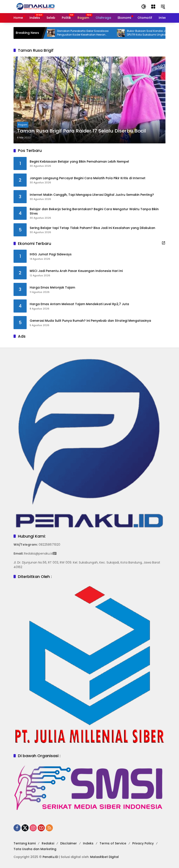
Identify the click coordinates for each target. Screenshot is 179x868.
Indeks (88, 843)
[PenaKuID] (35, 6)
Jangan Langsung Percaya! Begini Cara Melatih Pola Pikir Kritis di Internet (87, 178)
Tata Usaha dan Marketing (35, 849)
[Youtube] (41, 827)
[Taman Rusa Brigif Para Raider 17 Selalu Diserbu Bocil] (89, 100)
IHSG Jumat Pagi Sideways (51, 254)
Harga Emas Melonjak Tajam (52, 287)
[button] (143, 6)
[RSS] (49, 827)
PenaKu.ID (50, 857)
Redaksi (48, 843)
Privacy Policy (143, 843)
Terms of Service (113, 843)
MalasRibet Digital (104, 857)
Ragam (22, 124)
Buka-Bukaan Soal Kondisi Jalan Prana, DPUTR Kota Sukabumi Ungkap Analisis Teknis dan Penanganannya (139, 33)
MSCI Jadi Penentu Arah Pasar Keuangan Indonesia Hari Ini (76, 271)
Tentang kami (25, 843)
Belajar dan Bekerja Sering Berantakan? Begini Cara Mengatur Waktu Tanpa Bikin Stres (94, 211)
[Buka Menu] (153, 6)
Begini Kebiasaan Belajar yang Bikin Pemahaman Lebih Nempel (79, 162)
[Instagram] (33, 827)
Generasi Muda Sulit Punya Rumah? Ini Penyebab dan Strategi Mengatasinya (90, 321)
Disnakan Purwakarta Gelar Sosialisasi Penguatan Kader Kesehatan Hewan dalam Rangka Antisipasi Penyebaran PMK (68, 33)
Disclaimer (68, 843)
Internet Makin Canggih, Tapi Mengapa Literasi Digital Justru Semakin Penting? (92, 195)
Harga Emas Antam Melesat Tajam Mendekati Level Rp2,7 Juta (79, 304)
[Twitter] (25, 827)
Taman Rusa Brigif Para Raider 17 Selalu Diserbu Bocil (81, 131)
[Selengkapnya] (163, 243)
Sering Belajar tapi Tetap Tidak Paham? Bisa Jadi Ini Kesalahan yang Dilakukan (92, 228)
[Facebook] (17, 827)
